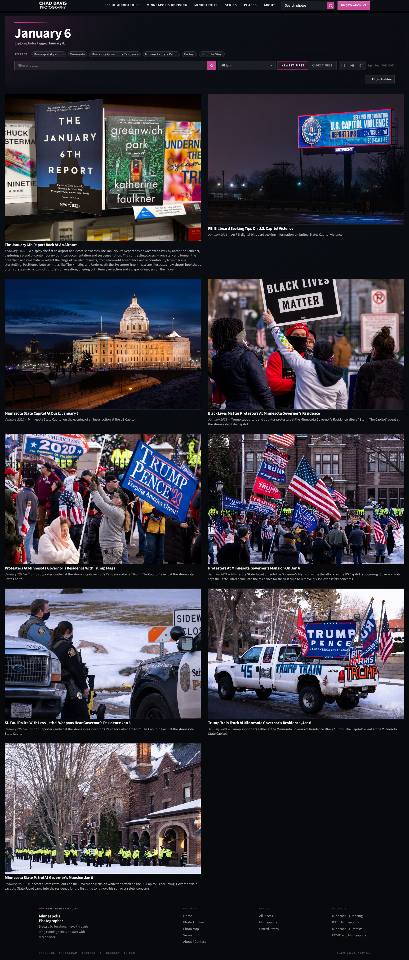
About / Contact (194, 941)
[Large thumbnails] (343, 65)
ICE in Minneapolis (122, 5)
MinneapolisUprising (48, 54)
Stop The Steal (211, 54)
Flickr (129, 953)
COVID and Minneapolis (349, 935)
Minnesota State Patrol (161, 54)
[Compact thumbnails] (361, 65)
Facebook (47, 953)
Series (231, 5)
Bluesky (113, 953)
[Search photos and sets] (330, 5)
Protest (189, 54)
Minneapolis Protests (347, 928)
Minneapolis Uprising (167, 5)
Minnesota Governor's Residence (115, 54)
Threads (89, 953)
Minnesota (77, 54)
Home (187, 916)
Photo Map (191, 928)
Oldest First (322, 65)
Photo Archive (193, 922)
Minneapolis (206, 5)
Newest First (292, 65)
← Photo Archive (379, 79)
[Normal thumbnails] (352, 65)
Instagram (68, 953)
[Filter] (211, 65)
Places (250, 5)
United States (269, 928)
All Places (266, 916)
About (270, 5)
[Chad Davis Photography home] (53, 5)
